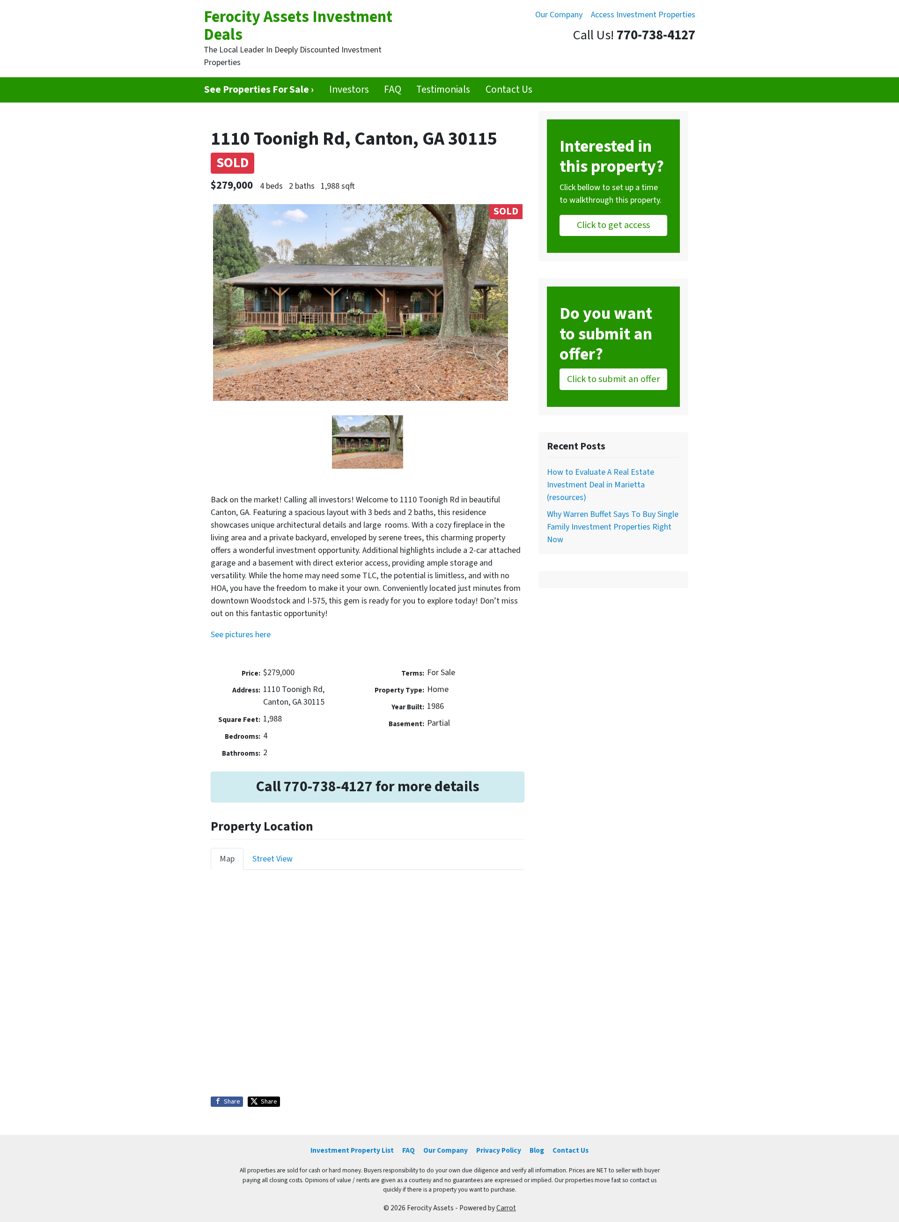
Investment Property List (352, 1150)
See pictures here (241, 634)
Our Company (558, 15)
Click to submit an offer (613, 379)
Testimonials (443, 89)
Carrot (506, 1208)
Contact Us (509, 89)
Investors (349, 89)
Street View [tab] (272, 859)
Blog (537, 1150)
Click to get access (613, 225)
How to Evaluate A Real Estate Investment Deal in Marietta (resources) (600, 484)
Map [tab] (227, 859)
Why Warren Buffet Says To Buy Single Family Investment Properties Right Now (612, 526)
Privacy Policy (498, 1150)
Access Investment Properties (643, 15)
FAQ (392, 89)
